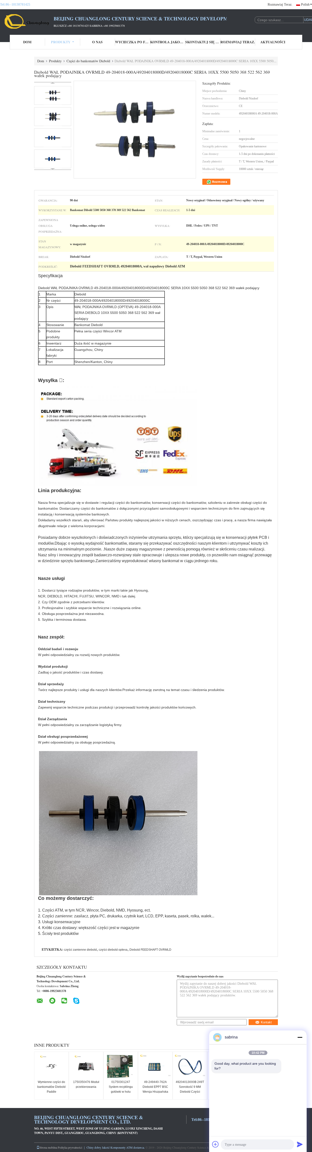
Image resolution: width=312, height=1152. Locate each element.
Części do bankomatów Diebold (88, 61)
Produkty (60, 41)
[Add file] (215, 1144)
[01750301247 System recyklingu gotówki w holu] (121, 1066)
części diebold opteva (113, 949)
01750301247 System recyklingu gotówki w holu (121, 1086)
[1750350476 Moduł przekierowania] (86, 1066)
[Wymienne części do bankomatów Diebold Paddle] (51, 1066)
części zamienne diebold (80, 949)
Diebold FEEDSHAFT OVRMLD (150, 949)
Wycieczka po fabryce (132, 41)
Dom (27, 41)
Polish (305, 4)
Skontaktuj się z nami (202, 41)
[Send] (300, 1144)
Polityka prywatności (70, 1147)
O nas (97, 41)
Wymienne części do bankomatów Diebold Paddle (51, 1086)
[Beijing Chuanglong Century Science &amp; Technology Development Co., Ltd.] (27, 21)
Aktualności (272, 41)
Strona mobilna (48, 1147)
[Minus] (300, 1037)
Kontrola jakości (167, 41)
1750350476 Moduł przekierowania (86, 1084)
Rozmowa (219, 182)
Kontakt (266, 1022)
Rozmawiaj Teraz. (280, 4)
